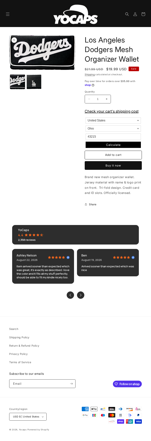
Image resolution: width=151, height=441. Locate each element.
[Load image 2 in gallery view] (34, 82)
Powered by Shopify (38, 429)
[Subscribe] (71, 383)
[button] (8, 14)
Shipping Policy (19, 337)
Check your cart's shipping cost (111, 111)
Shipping (90, 74)
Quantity (90, 91)
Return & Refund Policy (24, 345)
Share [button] (92, 204)
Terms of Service (20, 362)
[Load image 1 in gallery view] (17, 82)
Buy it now (113, 165)
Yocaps (23, 429)
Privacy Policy (18, 353)
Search (13, 328)
